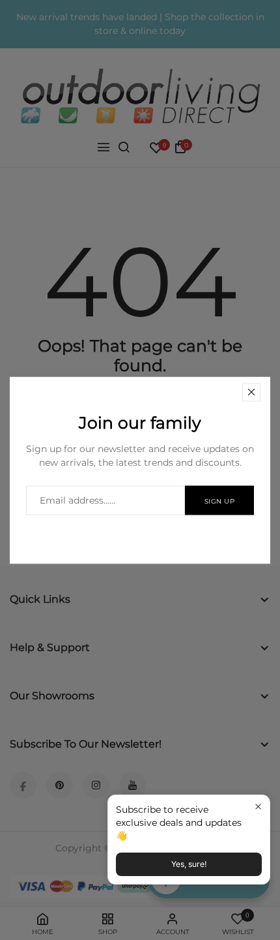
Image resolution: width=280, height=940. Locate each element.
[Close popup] (258, 806)
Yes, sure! (188, 864)
